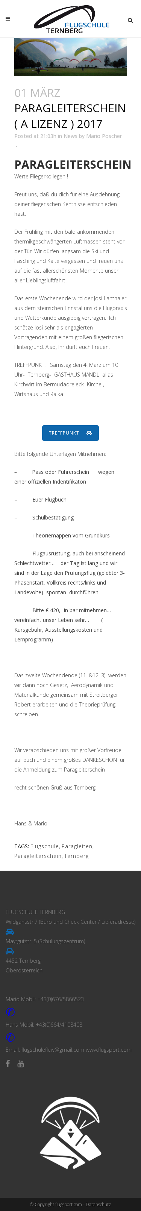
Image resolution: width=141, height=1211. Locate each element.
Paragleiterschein (38, 855)
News (70, 136)
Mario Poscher (104, 136)
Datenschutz (98, 1204)
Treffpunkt (65, 433)
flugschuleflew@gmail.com (52, 1049)
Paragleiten (77, 846)
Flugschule (44, 846)
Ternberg (76, 855)
